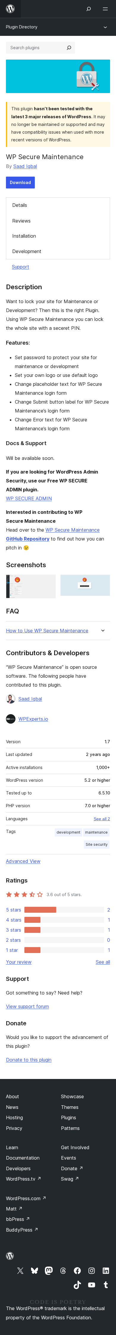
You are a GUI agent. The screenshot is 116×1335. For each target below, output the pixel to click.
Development (26, 251)
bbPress (18, 1219)
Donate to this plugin (28, 1060)
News (12, 1107)
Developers (18, 1168)
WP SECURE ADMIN (29, 498)
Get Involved (75, 1147)
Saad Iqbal (25, 166)
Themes (70, 1107)
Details (19, 205)
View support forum (27, 1006)
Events (68, 1158)
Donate (72, 1168)
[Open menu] (106, 9)
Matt (14, 1209)
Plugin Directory (21, 26)
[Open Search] (88, 9)
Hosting (14, 1117)
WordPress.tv (23, 1179)
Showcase (72, 1096)
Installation (24, 236)
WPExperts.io (33, 719)
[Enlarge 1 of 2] (48, 583)
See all (103, 962)
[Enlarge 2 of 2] (102, 583)
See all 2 (102, 818)
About (12, 1096)
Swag (70, 1179)
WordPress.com (26, 1198)
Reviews (21, 221)
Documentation (23, 1158)
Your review (19, 962)
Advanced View (23, 861)
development (68, 832)
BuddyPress (22, 1230)
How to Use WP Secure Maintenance (47, 631)
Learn (12, 1147)
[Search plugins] (69, 48)
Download (20, 182)
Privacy (14, 1128)
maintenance (96, 832)
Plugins (68, 1117)
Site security (97, 844)
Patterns (70, 1128)
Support (20, 267)
